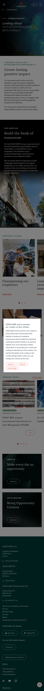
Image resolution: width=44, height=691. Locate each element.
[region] (22, 345)
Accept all (11, 364)
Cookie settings (12, 368)
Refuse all (22, 364)
